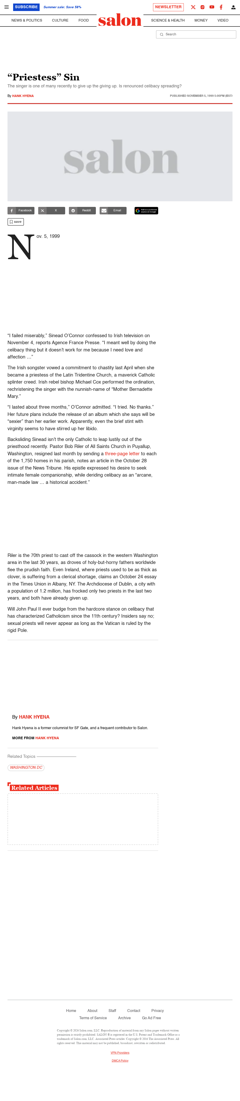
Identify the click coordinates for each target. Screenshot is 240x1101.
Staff (112, 1011)
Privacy (157, 1011)
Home (71, 1011)
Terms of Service (93, 1018)
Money (201, 20)
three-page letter (122, 454)
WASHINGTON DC (26, 768)
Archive (124, 1018)
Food (84, 20)
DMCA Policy (120, 1061)
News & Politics (26, 20)
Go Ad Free (151, 1018)
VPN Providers (120, 1053)
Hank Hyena (23, 96)
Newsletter (168, 7)
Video (223, 20)
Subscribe (26, 7)
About (92, 1011)
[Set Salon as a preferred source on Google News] (146, 210)
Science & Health (168, 20)
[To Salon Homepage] (120, 19)
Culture (60, 20)
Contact (133, 1011)
